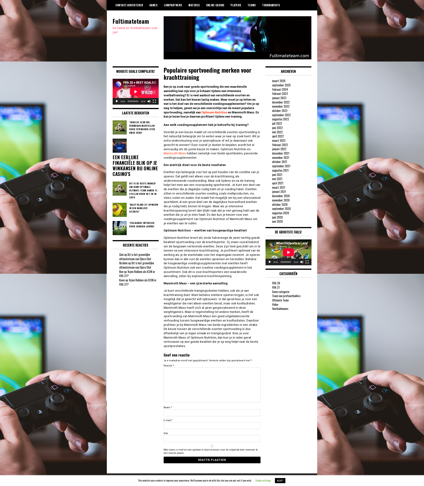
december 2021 (280, 153)
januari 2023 (279, 98)
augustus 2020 (280, 213)
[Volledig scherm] (154, 101)
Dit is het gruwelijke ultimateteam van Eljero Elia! (135, 256)
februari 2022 (280, 145)
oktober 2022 (280, 110)
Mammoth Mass (175, 153)
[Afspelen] (117, 101)
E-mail (168, 420)
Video (275, 304)
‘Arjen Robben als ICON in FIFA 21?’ (137, 273)
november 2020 (281, 200)
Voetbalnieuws (280, 308)
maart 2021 (278, 187)
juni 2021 (277, 174)
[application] (136, 92)
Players (236, 5)
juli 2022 (277, 123)
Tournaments (271, 5)
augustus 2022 (280, 119)
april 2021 (277, 183)
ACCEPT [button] (280, 480)
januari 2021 (279, 191)
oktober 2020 (280, 204)
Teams (252, 5)
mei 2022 (277, 132)
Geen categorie (280, 292)
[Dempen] (149, 101)
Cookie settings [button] (263, 480)
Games (153, 5)
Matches (194, 5)
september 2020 (281, 208)
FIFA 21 (276, 287)
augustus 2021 (280, 170)
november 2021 (280, 157)
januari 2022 (279, 149)
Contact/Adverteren (129, 5)
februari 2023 (280, 93)
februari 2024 (280, 89)
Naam (168, 407)
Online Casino (215, 5)
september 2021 (281, 166)
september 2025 (281, 85)
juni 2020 (277, 217)
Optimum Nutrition (214, 112)
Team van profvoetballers (286, 296)
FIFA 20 (276, 283)
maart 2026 (279, 81)
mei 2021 (277, 179)
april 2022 (278, 136)
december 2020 (281, 196)
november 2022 (281, 106)
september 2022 (281, 115)
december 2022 (281, 102)
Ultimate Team (280, 300)
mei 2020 (277, 221)
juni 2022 (277, 128)
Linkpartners (173, 5)
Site (166, 433)
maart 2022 (279, 140)
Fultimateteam (131, 21)
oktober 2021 (279, 162)
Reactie (169, 365)
